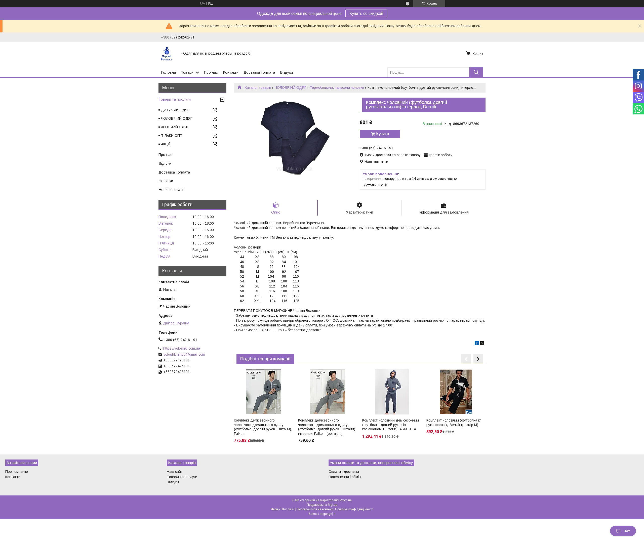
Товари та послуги (174, 99)
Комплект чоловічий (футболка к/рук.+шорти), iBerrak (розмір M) (453, 422)
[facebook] (477, 344)
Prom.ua (346, 500)
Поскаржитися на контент (315, 509)
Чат (627, 531)
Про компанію (16, 472)
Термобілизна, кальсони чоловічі (337, 88)
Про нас (211, 72)
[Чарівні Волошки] (168, 53)
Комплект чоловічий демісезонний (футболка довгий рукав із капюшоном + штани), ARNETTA (390, 424)
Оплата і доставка (344, 472)
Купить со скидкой (366, 13)
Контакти (230, 72)
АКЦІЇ (166, 144)
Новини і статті (171, 189)
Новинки (165, 181)
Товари (187, 72)
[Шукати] (476, 72)
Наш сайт (175, 472)
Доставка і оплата (259, 72)
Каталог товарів (258, 88)
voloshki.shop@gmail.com (184, 354)
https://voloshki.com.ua (181, 348)
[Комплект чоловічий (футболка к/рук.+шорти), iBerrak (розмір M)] (455, 391)
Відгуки (286, 72)
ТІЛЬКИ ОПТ (171, 136)
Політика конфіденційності (354, 509)
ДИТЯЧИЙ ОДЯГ (175, 110)
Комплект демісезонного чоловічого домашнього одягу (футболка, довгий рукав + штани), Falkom (263, 427)
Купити (382, 134)
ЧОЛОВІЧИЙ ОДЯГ (290, 88)
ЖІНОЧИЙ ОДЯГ (175, 127)
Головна (168, 72)
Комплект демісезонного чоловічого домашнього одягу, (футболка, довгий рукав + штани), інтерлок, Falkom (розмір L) (327, 427)
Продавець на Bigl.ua (322, 505)
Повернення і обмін (345, 477)
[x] (482, 344)
